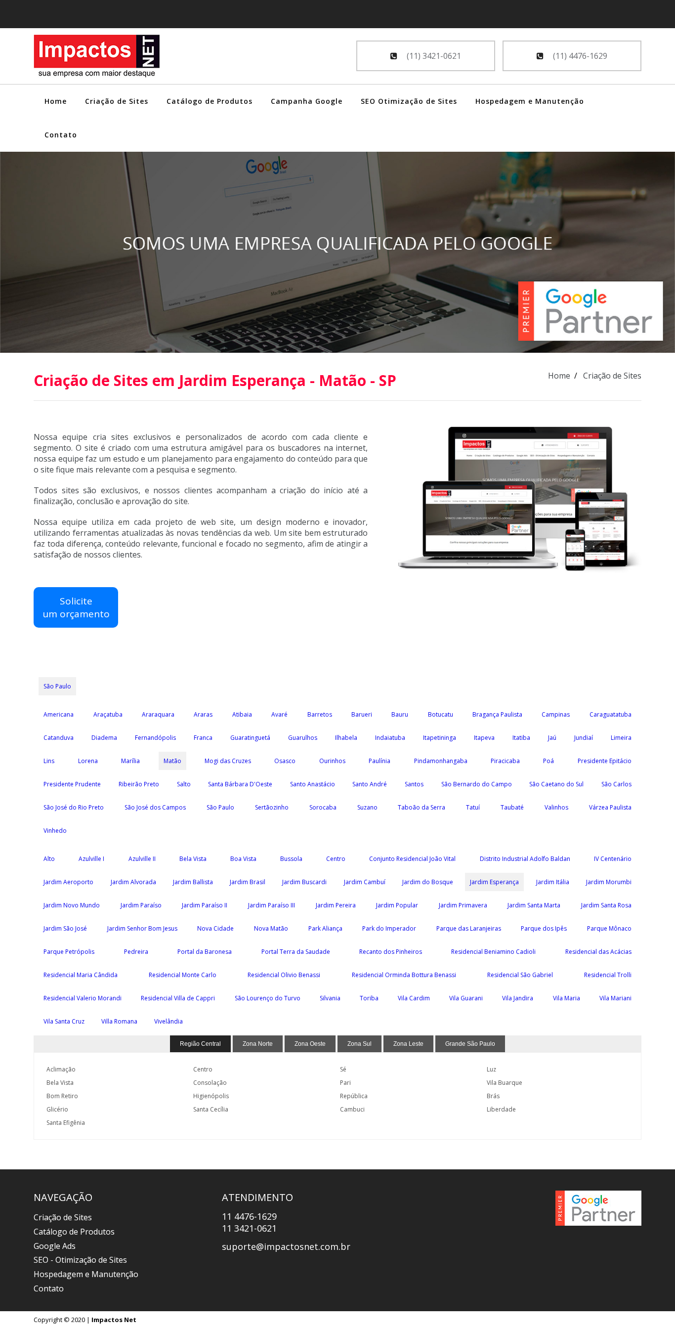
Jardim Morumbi (609, 882)
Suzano (367, 807)
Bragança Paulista (497, 714)
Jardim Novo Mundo (71, 905)
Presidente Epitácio (605, 761)
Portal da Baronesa (204, 951)
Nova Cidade (215, 928)
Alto (49, 859)
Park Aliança (325, 928)
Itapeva (484, 737)
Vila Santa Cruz (63, 1021)
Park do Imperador (389, 928)
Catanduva (58, 737)
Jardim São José (65, 928)
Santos (414, 784)
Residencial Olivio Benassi (284, 975)
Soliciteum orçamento (76, 607)
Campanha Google (306, 101)
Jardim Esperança (494, 882)
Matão (172, 761)
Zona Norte (258, 1043)
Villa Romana (119, 1021)
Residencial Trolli (608, 975)
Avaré (279, 714)
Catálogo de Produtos (210, 101)
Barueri (361, 714)
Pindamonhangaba (440, 761)
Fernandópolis (155, 737)
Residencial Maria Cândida (80, 975)
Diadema (104, 737)
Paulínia (379, 761)
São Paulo (57, 686)
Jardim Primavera (463, 905)
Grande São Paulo (470, 1043)
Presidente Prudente (72, 784)
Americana (58, 714)
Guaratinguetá (250, 737)
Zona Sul (359, 1043)
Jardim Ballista (193, 882)
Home (55, 101)
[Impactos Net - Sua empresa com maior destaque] (97, 57)
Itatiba (521, 737)
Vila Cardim (414, 998)
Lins (48, 761)
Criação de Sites (116, 101)
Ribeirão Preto (139, 784)
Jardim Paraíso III (271, 905)
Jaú (552, 737)
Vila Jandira (517, 998)
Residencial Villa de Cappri (178, 998)
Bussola (291, 859)
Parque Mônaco (609, 928)
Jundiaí (583, 737)
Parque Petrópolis (68, 951)
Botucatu (440, 714)
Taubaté (512, 807)
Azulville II (142, 859)
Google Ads (55, 1246)
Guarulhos (302, 737)
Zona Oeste (310, 1043)
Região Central (200, 1043)
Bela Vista (193, 859)
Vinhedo (55, 830)
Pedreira (136, 951)
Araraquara (158, 714)
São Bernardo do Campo (476, 784)
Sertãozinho (272, 807)
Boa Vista (243, 859)
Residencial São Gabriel (520, 975)
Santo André (369, 784)
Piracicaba (505, 761)
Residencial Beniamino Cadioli (493, 951)
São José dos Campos (155, 807)
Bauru (399, 714)
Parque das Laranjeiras (468, 928)
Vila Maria (566, 998)
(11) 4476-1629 (579, 55)
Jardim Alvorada (133, 882)
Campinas (556, 714)
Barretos (319, 714)
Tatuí (473, 807)
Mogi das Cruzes (228, 761)
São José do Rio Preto (73, 807)
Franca (203, 737)
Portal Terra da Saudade (295, 951)
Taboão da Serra (421, 807)
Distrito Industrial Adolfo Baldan (525, 859)
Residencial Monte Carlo (182, 975)
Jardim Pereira (336, 905)
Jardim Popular (397, 905)
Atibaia (242, 714)
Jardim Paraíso (141, 905)
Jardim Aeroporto (68, 882)
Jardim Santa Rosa (606, 905)
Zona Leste (408, 1043)
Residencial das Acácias (598, 951)
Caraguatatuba (611, 714)
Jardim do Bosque (427, 882)
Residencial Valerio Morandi (82, 998)
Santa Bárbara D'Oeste (240, 784)
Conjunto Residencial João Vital (412, 859)
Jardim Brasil (247, 882)
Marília (130, 761)
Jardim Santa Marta (533, 905)
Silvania (330, 998)
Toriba (369, 998)
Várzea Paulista (610, 807)
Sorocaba (323, 807)
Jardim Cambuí (364, 882)
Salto (184, 784)
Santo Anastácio (312, 784)
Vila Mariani (615, 998)
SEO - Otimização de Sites (80, 1259)
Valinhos (556, 807)
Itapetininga (439, 737)
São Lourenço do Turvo (267, 998)
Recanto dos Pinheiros (390, 951)
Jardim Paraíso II (204, 905)
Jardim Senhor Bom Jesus (142, 928)
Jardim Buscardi (304, 882)
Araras (203, 714)
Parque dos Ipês (544, 928)
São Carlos (616, 784)
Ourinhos (332, 761)
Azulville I (91, 859)
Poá (548, 761)
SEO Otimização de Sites (409, 101)
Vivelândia (168, 1021)
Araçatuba (108, 714)
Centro (335, 859)
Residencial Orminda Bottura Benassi (404, 975)
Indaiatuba (390, 737)
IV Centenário (613, 859)
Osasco (284, 761)
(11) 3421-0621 (433, 55)
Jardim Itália (552, 882)
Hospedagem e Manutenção (529, 101)
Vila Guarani (466, 998)
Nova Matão (271, 928)
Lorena (88, 761)
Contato (60, 134)
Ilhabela (346, 737)
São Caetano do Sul (556, 784)
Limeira (621, 737)
